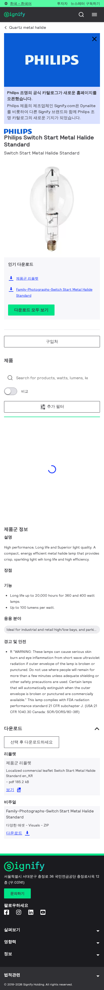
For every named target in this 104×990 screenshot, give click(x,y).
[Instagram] (19, 912)
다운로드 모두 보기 (31, 310)
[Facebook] (7, 912)
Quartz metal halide (27, 27)
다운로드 (14, 833)
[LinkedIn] (31, 912)
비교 (24, 391)
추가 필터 (55, 406)
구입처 (52, 341)
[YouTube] (43, 912)
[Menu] (94, 14)
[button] (9, 203)
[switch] (10, 391)
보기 (10, 789)
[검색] (81, 14)
